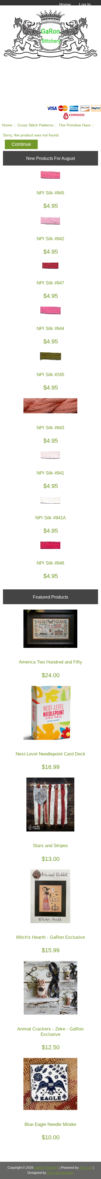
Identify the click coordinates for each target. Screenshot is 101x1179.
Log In (85, 4)
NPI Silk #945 (50, 192)
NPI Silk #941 (50, 473)
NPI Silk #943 (50, 427)
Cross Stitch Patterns (35, 125)
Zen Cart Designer (60, 1173)
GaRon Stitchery (46, 1168)
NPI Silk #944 (50, 328)
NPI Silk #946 (50, 563)
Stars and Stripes (50, 845)
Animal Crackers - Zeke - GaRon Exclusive (50, 1031)
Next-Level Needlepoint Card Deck (50, 754)
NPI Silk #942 (50, 238)
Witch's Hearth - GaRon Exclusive (50, 937)
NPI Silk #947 (50, 283)
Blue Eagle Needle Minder (50, 1124)
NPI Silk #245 (50, 374)
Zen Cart (85, 1168)
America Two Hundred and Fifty (50, 662)
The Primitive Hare (74, 125)
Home (65, 4)
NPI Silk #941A (50, 517)
